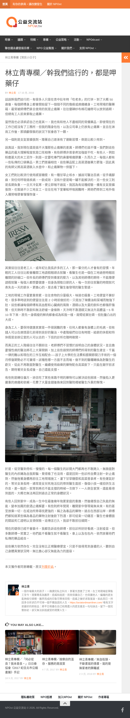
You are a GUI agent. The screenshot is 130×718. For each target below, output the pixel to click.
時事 (7, 39)
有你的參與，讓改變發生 (27, 4)
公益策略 (61, 39)
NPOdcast (93, 39)
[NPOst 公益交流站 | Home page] (24, 22)
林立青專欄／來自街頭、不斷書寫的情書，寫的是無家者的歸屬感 (95, 664)
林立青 (12, 92)
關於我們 (66, 48)
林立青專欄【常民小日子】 (21, 57)
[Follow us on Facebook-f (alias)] (122, 710)
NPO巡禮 (46, 697)
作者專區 (103, 697)
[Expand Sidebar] (126, 57)
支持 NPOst (86, 48)
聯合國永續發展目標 (17, 48)
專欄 (45, 39)
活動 (76, 39)
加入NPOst (65, 697)
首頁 (5, 4)
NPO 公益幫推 (45, 48)
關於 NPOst (54, 4)
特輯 (33, 39)
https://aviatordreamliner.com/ (86, 602)
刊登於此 (48, 567)
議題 (20, 39)
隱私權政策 (28, 697)
